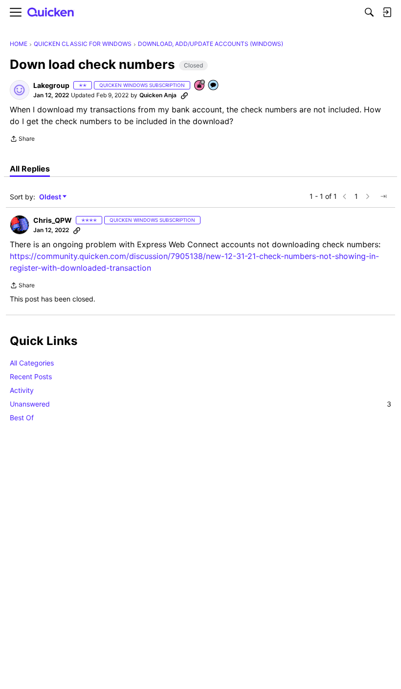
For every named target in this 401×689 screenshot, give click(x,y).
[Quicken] (50, 12)
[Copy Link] (184, 95)
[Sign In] (387, 12)
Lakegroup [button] (51, 85)
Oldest (51, 197)
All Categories (32, 363)
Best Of (22, 417)
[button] (19, 90)
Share (22, 140)
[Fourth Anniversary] (200, 85)
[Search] (369, 12)
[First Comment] (214, 85)
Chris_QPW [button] (52, 220)
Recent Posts (31, 376)
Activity (22, 390)
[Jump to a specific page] (383, 196)
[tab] (30, 168)
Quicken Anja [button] (158, 95)
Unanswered (200, 404)
